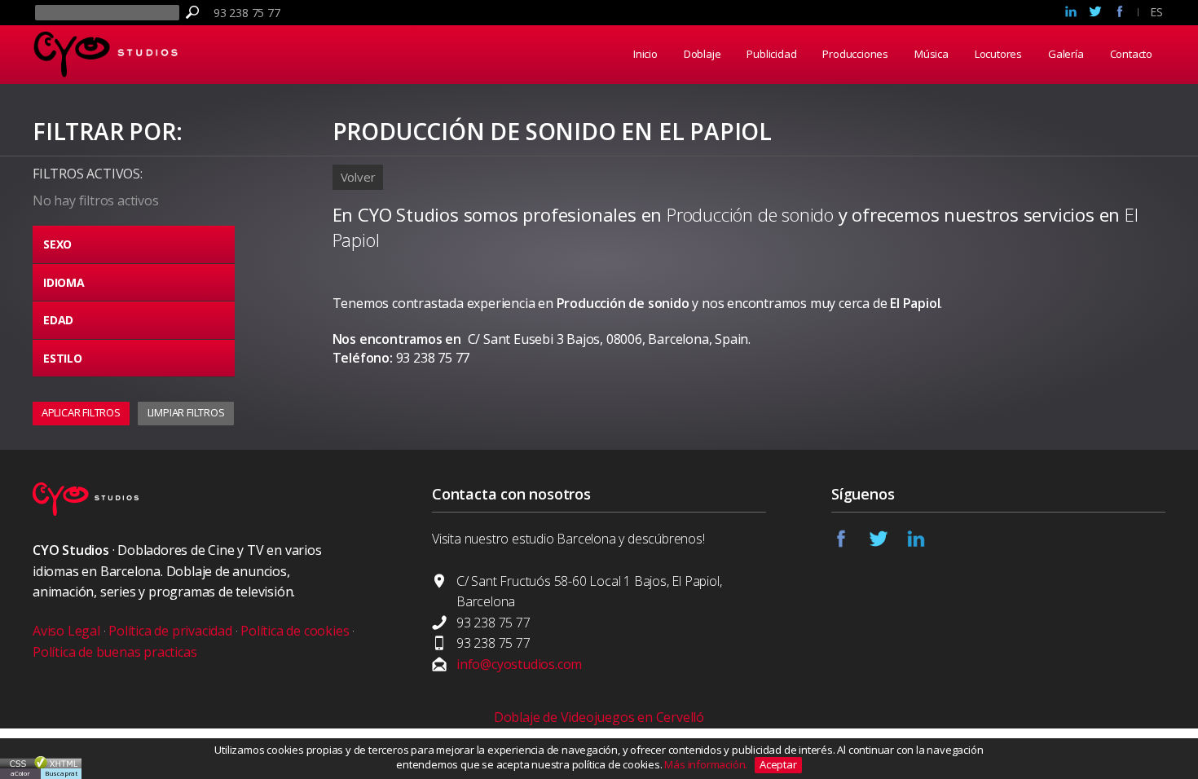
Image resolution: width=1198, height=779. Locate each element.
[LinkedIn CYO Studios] (925, 543)
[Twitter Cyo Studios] (1095, 13)
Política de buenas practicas (114, 652)
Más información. (707, 764)
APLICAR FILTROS (81, 412)
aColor (20, 772)
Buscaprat (61, 772)
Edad (58, 320)
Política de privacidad (170, 631)
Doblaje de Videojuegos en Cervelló (599, 717)
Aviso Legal (66, 631)
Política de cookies (294, 631)
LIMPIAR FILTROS (186, 412)
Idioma (64, 282)
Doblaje (702, 53)
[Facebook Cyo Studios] (1119, 13)
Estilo (62, 358)
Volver (358, 177)
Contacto (1131, 53)
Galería (1066, 53)
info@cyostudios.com (519, 664)
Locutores (998, 53)
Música (931, 53)
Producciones (855, 53)
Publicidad (771, 53)
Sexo (57, 244)
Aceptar (778, 764)
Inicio (645, 53)
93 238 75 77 (247, 12)
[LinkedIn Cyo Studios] (1070, 13)
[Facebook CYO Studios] (850, 543)
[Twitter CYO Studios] (887, 543)
